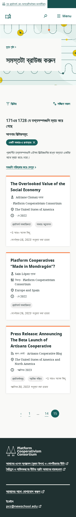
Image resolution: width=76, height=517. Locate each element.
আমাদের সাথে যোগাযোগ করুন (23, 491)
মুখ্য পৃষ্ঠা (10, 47)
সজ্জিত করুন (63, 103)
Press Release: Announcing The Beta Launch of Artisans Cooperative (36, 340)
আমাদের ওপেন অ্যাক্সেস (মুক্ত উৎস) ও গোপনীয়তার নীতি (35, 463)
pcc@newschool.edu (22, 506)
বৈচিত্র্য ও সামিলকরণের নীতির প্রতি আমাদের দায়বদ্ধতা (34, 469)
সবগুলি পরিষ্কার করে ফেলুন (20, 167)
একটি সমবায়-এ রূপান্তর (23, 142)
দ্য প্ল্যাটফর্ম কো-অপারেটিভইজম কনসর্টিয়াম (25, 4)
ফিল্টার (13, 103)
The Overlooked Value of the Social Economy (38, 187)
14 (46, 413)
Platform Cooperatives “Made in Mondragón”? (33, 263)
